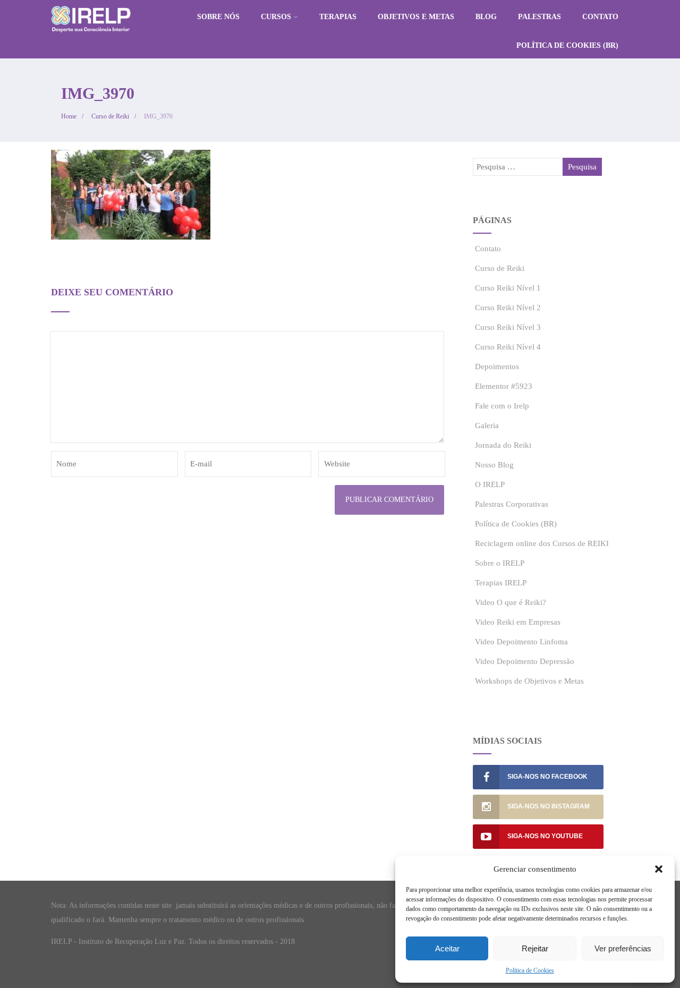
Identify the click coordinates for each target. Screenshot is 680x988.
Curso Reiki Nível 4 (508, 347)
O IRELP (490, 484)
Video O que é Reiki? (510, 602)
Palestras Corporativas (511, 504)
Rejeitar (535, 948)
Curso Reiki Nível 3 (508, 327)
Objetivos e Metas (416, 17)
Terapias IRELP (500, 582)
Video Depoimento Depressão (524, 661)
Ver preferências (622, 948)
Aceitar (447, 948)
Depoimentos (497, 366)
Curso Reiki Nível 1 (508, 288)
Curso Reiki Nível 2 (508, 307)
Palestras (539, 17)
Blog (486, 17)
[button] (658, 869)
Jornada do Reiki (503, 445)
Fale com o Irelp (502, 406)
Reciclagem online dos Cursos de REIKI (542, 543)
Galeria (487, 425)
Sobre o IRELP (499, 563)
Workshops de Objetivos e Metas (529, 681)
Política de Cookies (530, 970)
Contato (600, 17)
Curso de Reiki (499, 268)
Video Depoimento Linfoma (521, 641)
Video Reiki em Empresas (517, 622)
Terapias (337, 17)
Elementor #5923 (503, 386)
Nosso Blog (494, 465)
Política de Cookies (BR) (567, 45)
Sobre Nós (218, 17)
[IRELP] (91, 35)
